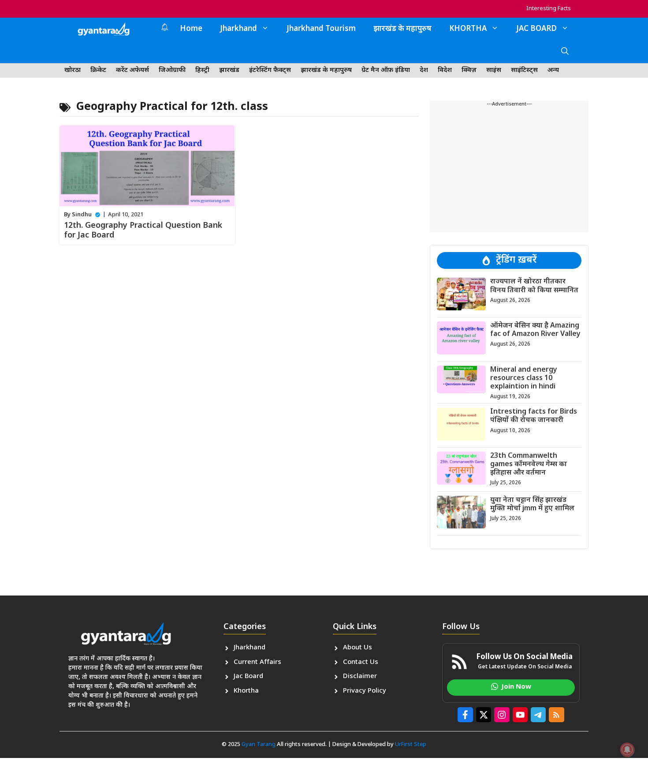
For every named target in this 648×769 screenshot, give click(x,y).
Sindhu (82, 215)
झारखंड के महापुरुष (402, 29)
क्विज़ (469, 70)
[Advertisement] (509, 170)
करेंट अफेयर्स (132, 70)
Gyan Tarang (259, 744)
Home (191, 29)
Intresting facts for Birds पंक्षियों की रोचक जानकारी (533, 416)
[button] (564, 52)
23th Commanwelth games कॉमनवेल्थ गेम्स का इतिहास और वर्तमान (528, 464)
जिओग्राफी (172, 70)
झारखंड (229, 70)
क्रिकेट (98, 70)
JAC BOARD (536, 29)
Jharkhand (238, 29)
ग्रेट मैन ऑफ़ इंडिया (385, 70)
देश (424, 70)
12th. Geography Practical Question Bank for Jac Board (143, 231)
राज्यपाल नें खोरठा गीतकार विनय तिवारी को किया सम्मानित (534, 286)
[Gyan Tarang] (104, 29)
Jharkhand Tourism (321, 29)
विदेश (445, 70)
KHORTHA (468, 29)
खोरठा (72, 70)
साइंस (493, 70)
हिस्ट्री (202, 70)
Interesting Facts (548, 8)
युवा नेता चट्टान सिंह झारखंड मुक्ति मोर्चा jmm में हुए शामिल (532, 504)
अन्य (553, 70)
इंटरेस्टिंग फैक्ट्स (270, 70)
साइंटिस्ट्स (524, 70)
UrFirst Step (410, 744)
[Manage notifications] (627, 750)
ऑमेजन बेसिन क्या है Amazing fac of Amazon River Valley (535, 330)
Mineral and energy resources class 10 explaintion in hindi (523, 378)
